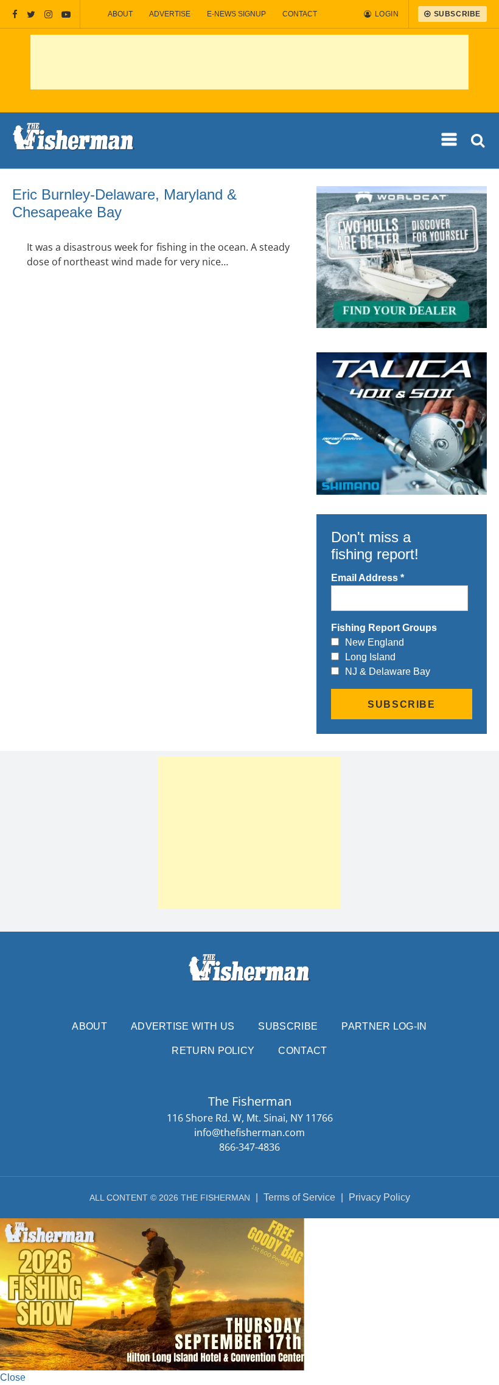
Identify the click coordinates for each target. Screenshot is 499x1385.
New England (374, 642)
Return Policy (213, 1050)
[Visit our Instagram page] (48, 14)
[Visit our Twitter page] (31, 14)
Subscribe (288, 1026)
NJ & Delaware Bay (387, 671)
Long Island (370, 657)
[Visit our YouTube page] (66, 14)
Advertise (169, 14)
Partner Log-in (384, 1026)
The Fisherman (73, 140)
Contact (299, 14)
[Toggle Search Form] (478, 141)
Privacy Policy (379, 1197)
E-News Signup (236, 14)
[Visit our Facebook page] (15, 14)
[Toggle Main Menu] (449, 139)
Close (13, 1377)
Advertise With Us (182, 1026)
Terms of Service (299, 1197)
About (120, 14)
